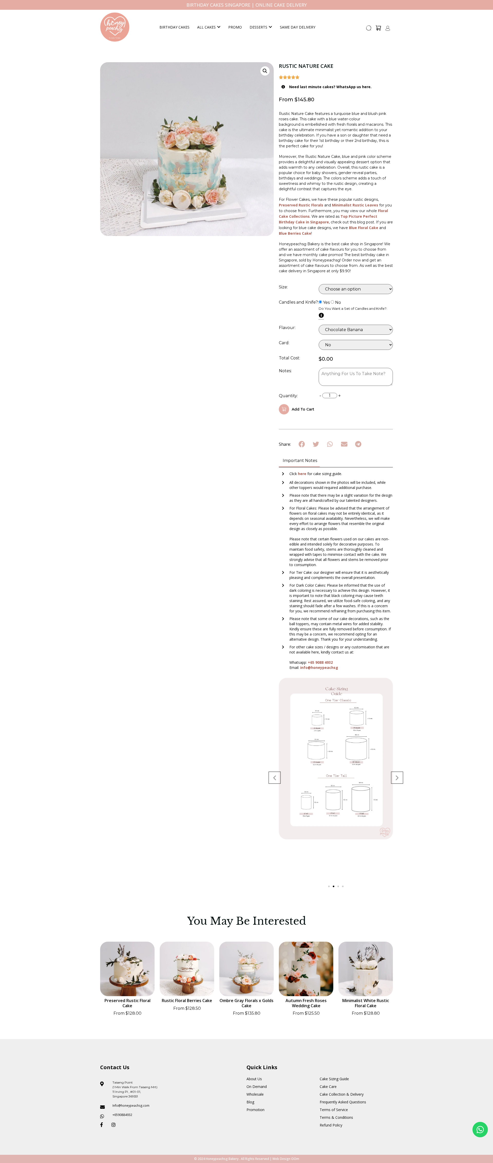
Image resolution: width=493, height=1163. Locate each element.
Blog (250, 1102)
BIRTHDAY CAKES (174, 27)
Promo (235, 27)
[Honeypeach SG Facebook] (103, 1124)
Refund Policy (331, 1125)
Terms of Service (334, 1109)
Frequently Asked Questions (343, 1102)
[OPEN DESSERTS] (270, 27)
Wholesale (255, 1094)
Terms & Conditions (336, 1117)
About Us (254, 1078)
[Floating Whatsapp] (480, 1129)
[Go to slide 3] (338, 886)
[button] (369, 29)
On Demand (256, 1086)
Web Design (281, 1159)
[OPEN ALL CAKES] (219, 27)
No (338, 303)
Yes (326, 303)
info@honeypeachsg (319, 667)
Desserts (258, 27)
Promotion (255, 1109)
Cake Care (328, 1086)
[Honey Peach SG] (114, 27)
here (302, 473)
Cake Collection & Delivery (342, 1094)
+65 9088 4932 (320, 662)
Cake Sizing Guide (334, 1078)
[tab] (299, 461)
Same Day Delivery (297, 27)
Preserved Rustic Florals (301, 205)
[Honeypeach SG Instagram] (115, 1124)
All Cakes (206, 27)
